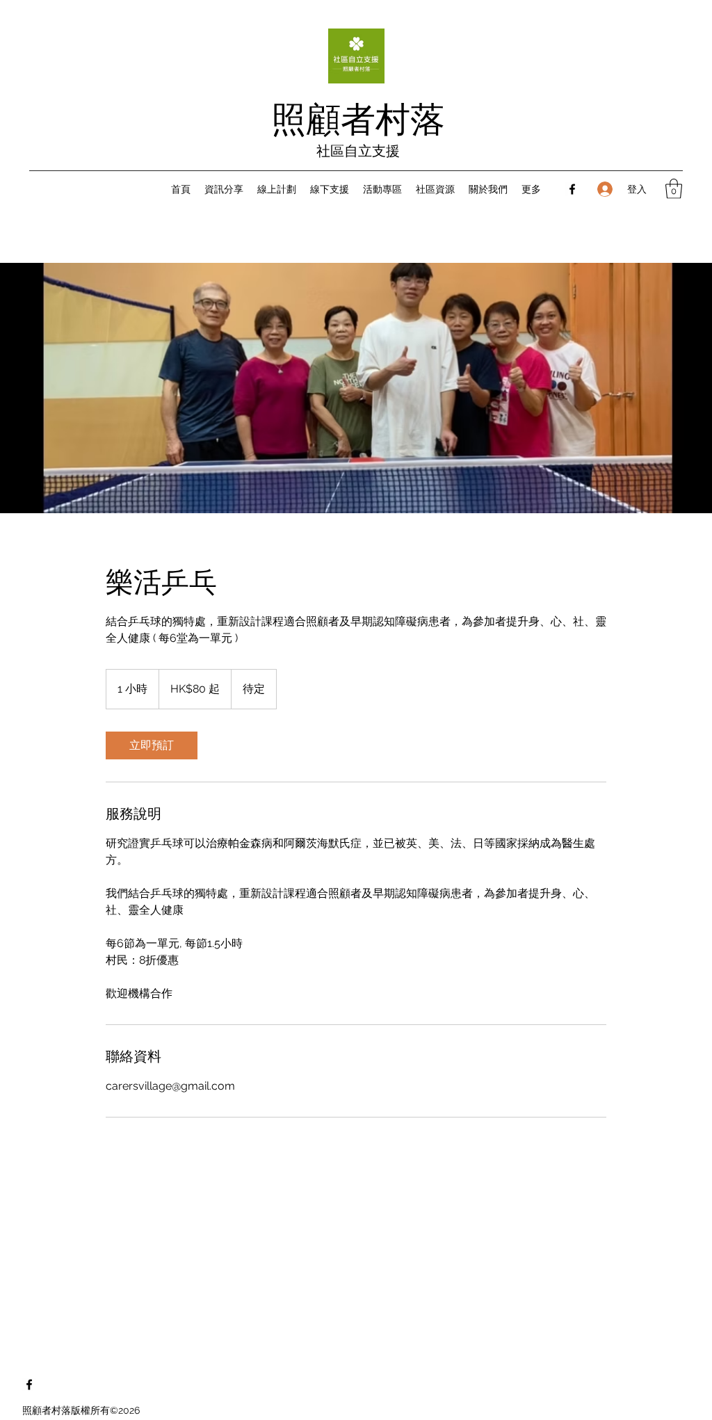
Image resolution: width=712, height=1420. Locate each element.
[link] (151, 745)
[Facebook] (572, 189)
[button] (673, 189)
